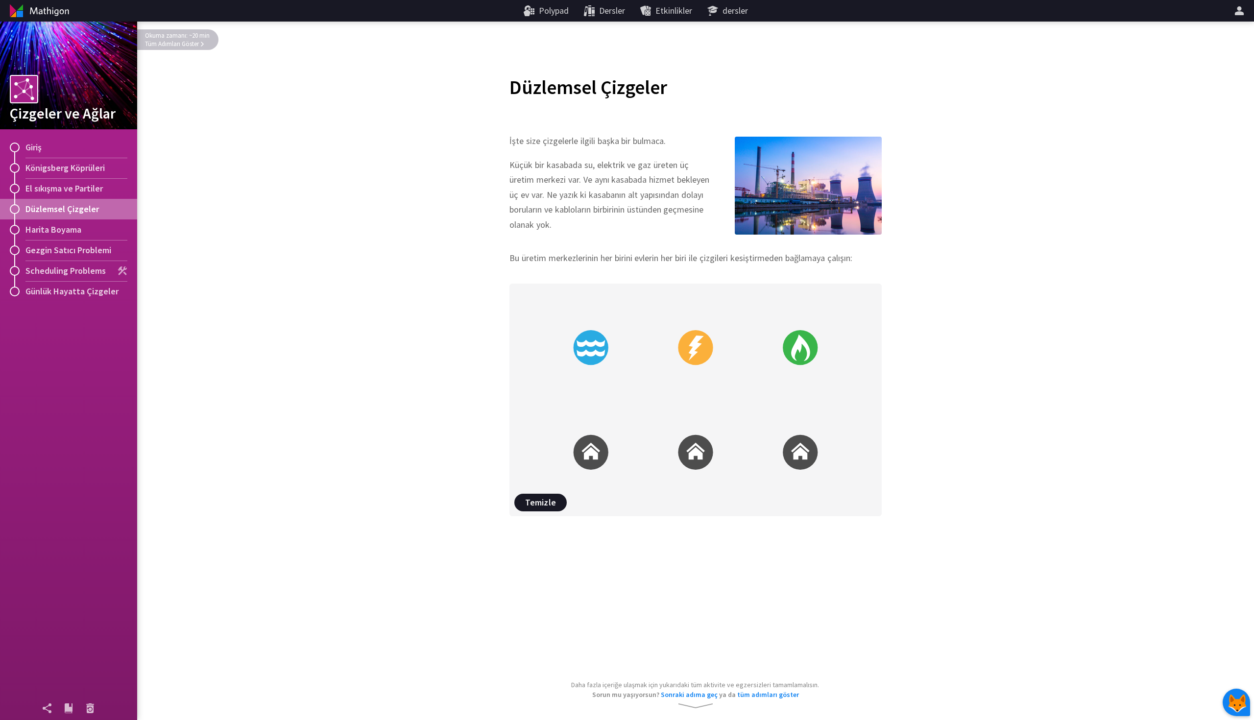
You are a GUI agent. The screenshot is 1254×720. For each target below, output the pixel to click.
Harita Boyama (53, 229)
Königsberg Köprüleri (65, 167)
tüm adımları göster (768, 694)
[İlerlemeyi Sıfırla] (90, 708)
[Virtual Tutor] (1236, 702)
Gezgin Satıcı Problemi (68, 250)
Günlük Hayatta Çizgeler (72, 291)
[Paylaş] (47, 708)
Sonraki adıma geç (689, 694)
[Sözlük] (68, 708)
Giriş (33, 147)
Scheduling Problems (65, 270)
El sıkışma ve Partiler (64, 188)
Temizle (540, 502)
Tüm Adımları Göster (172, 44)
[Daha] (1241, 11)
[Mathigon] (38, 11)
